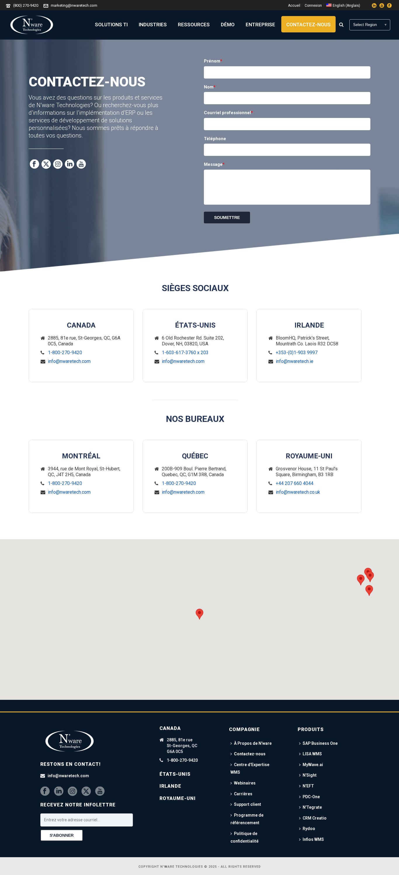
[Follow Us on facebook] (45, 791)
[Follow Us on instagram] (72, 791)
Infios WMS (313, 839)
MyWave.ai (313, 764)
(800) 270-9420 (25, 5)
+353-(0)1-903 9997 (297, 352)
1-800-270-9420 (65, 352)
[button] (369, 590)
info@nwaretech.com (69, 361)
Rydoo (309, 828)
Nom (210, 87)
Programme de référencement (246, 819)
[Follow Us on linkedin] (58, 791)
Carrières (243, 793)
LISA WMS (312, 754)
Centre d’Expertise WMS (249, 768)
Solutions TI (111, 24)
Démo (228, 24)
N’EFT (308, 786)
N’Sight (310, 775)
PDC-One (311, 796)
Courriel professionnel (228, 112)
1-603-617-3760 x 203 (185, 352)
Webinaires (245, 783)
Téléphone (215, 138)
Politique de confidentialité (244, 837)
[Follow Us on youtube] (100, 791)
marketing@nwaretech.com (74, 5)
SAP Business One (320, 743)
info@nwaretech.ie (294, 361)
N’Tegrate (312, 807)
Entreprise (260, 24)
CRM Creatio (315, 818)
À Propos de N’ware (253, 743)
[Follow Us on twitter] (86, 791)
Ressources (194, 24)
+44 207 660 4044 (294, 483)
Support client (247, 804)
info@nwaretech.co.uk (298, 492)
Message (214, 164)
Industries (153, 24)
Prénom (213, 61)
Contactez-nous (308, 24)
